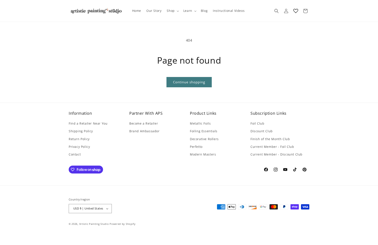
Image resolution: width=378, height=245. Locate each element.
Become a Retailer (143, 123)
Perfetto (196, 147)
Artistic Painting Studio (94, 223)
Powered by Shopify (123, 223)
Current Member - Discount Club (276, 154)
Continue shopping (189, 82)
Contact (75, 154)
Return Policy (79, 139)
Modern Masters (203, 154)
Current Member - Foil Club (272, 147)
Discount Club (261, 131)
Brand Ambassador (144, 131)
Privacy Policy (79, 147)
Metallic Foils (200, 123)
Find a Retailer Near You (88, 123)
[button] (172, 10)
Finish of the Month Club (270, 139)
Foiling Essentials (203, 131)
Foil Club (257, 123)
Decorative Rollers (204, 139)
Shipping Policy (81, 131)
